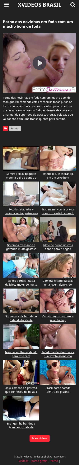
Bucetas (15, 128)
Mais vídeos (39, 438)
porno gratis (39, 461)
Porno (54, 461)
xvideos (23, 461)
